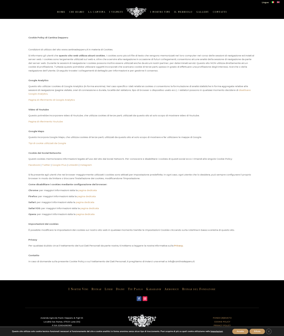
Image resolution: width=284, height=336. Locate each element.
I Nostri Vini (160, 12)
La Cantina (96, 12)
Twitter (46, 164)
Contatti (220, 12)
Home (61, 12)
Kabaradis (153, 289)
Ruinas (96, 289)
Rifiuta (257, 331)
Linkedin (73, 164)
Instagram (86, 164)
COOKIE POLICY (222, 322)
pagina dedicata (87, 190)
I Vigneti (116, 12)
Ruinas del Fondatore (199, 289)
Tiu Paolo (135, 289)
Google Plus (59, 164)
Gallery (202, 12)
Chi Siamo (76, 12)
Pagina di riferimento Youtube (45, 121)
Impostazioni (216, 331)
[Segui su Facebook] (139, 298)
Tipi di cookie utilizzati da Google (47, 143)
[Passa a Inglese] (278, 3)
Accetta (240, 331)
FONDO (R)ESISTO (222, 318)
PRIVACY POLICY (222, 325)
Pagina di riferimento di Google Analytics (51, 99)
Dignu (120, 289)
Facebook (34, 164)
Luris (109, 289)
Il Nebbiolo (183, 12)
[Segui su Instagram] (145, 298)
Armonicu (171, 289)
